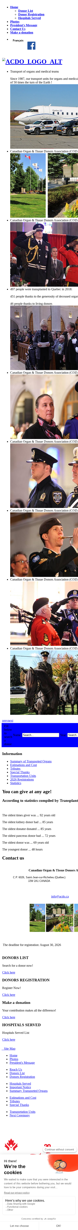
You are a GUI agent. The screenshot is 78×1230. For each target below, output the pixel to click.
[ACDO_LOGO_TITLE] (32, 61)
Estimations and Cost (23, 765)
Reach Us (16, 1069)
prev (5, 720)
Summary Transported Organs (29, 1091)
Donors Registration (22, 1076)
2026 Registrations (22, 779)
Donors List (17, 1073)
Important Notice (20, 1087)
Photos (14, 1059)
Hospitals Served (20, 1083)
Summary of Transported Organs (31, 761)
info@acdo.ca (60, 896)
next (10, 720)
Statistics (15, 783)
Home (13, 1055)
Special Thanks (20, 772)
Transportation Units (23, 776)
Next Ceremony (20, 1115)
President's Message (22, 1062)
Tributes (15, 768)
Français (18, 40)
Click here (8, 972)
